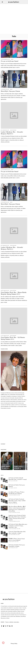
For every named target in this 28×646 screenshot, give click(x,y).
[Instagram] (6, 626)
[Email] (12, 626)
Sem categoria (13, 130)
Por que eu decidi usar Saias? (9, 61)
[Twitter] (4, 626)
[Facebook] (1, 626)
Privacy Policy (14, 643)
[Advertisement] (14, 14)
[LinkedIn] (10, 626)
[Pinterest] (8, 626)
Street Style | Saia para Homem (10, 91)
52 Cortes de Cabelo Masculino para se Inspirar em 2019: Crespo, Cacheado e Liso (18, 526)
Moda (12, 59)
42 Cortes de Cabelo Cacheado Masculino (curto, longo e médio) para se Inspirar (17, 501)
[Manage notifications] (3, 642)
